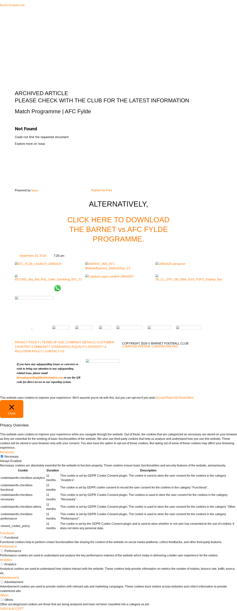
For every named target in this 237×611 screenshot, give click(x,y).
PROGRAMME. (118, 239)
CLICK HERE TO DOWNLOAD (118, 220)
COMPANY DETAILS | (81, 342)
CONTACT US (54, 351)
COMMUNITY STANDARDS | (51, 346)
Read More (186, 397)
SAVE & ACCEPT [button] (12, 608)
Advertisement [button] (9, 577)
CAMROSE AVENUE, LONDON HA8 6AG (150, 346)
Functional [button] (7, 533)
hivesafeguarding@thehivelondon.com (40, 377)
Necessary (11, 456)
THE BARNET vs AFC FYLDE (118, 229)
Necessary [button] (7, 452)
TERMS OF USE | (54, 342)
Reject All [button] (172, 397)
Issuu (34, 190)
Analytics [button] (6, 559)
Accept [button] (160, 397)
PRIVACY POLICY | (28, 342)
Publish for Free (101, 190)
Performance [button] (8, 546)
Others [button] (4, 595)
